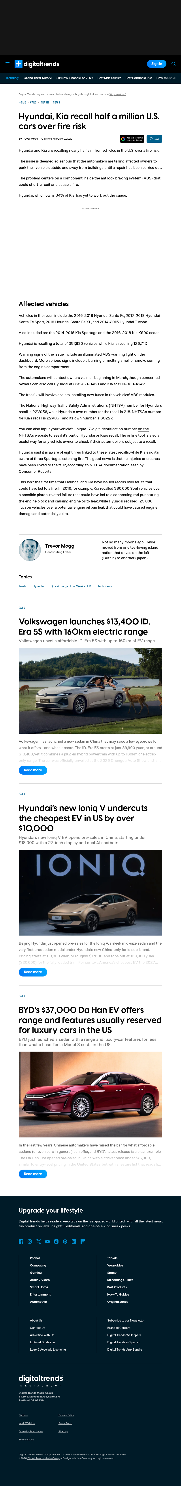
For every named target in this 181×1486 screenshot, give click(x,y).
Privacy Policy (66, 1415)
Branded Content (118, 1327)
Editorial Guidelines (43, 1342)
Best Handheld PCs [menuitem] (139, 78)
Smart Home (39, 1287)
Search (173, 64)
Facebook (21, 1241)
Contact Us (37, 1327)
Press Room (65, 1423)
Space (112, 1273)
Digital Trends (29, 70)
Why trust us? (117, 94)
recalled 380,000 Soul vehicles (126, 488)
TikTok (56, 1241)
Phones (35, 1258)
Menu (7, 64)
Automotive (38, 1302)
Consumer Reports (35, 471)
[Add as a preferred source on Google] (132, 139)
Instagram (30, 1241)
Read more (33, 770)
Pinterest (65, 1241)
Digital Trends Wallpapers (124, 1335)
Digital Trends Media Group (43, 1458)
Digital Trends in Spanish (123, 1342)
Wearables (115, 1265)
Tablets (112, 1258)
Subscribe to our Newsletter (126, 1320)
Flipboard (83, 1241)
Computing (38, 1265)
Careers (23, 1415)
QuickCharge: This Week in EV (71, 586)
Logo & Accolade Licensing (48, 1349)
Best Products (117, 1287)
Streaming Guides (120, 1280)
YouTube (47, 1241)
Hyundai (38, 586)
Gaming (36, 1273)
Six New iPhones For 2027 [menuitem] (75, 78)
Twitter (38, 1241)
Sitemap (63, 1431)
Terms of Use (26, 1439)
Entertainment (40, 1294)
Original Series (117, 1302)
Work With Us (27, 1423)
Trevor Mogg (30, 139)
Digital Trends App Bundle (124, 1349)
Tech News (105, 586)
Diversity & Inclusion (31, 1431)
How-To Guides (118, 1294)
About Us (36, 1320)
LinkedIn (74, 1241)
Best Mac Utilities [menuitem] (109, 78)
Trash (22, 586)
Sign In (156, 63)
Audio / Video (40, 1280)
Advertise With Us (42, 1335)
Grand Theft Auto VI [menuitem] (38, 78)
